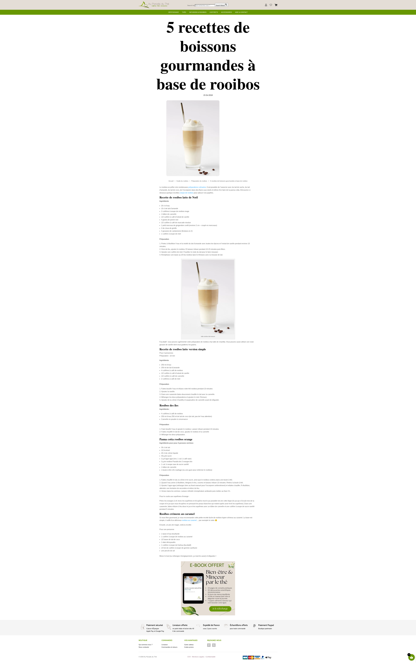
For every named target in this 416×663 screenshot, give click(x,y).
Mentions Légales (198, 657)
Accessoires (226, 12)
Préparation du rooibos (199, 181)
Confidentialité (210, 657)
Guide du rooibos (182, 181)
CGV (189, 657)
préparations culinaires (197, 187)
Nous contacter (144, 647)
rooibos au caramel (189, 520)
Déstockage (173, 12)
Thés (184, 12)
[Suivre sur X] (214, 645)
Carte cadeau (189, 644)
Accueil (171, 181)
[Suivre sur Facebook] (209, 645)
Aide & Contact (241, 12)
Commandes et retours (169, 647)
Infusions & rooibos (197, 12)
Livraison (165, 644)
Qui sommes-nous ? (146, 644)
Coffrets (214, 12)
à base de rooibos (186, 193)
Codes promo (189, 647)
